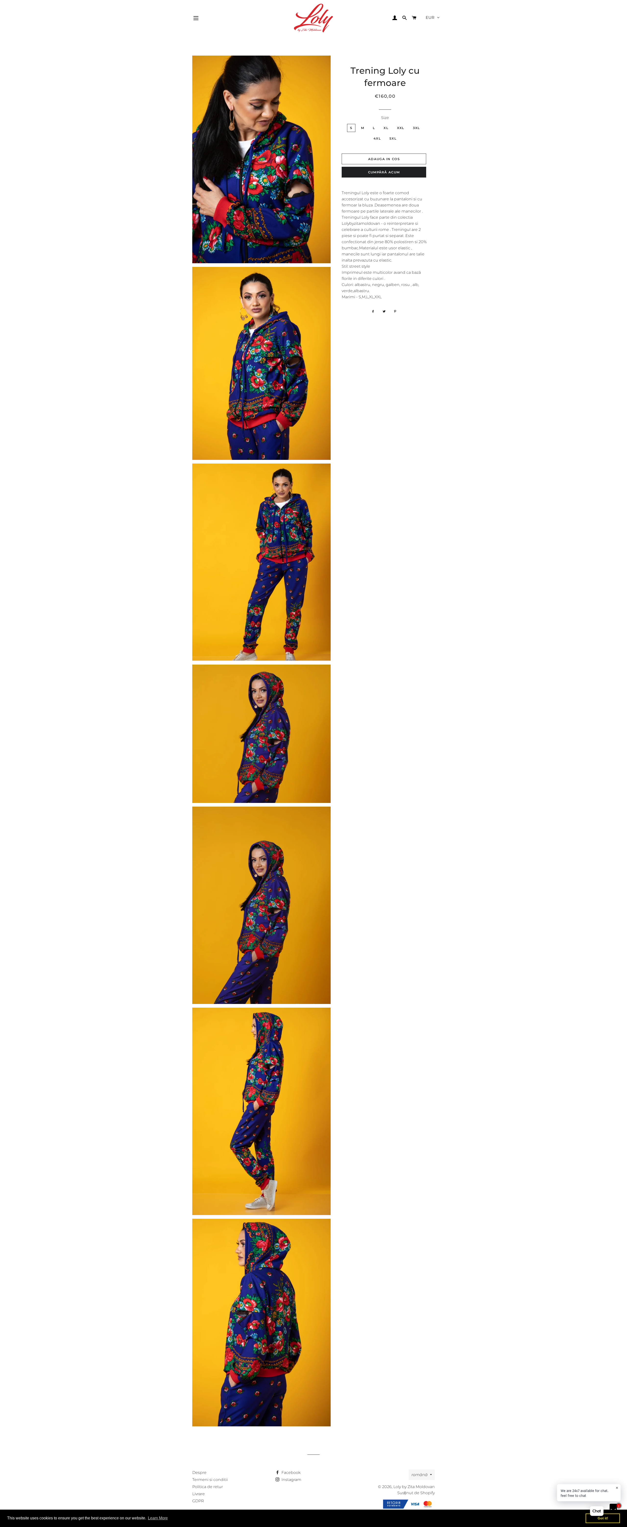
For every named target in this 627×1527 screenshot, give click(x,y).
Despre (199, 1472)
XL (386, 128)
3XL (416, 128)
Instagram (290, 1479)
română (419, 1474)
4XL (377, 138)
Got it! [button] (603, 1518)
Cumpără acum (384, 172)
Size (385, 117)
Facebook (290, 1472)
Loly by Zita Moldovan (414, 1486)
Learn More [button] (158, 1518)
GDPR (198, 1501)
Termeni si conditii (210, 1479)
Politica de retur (207, 1486)
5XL (393, 138)
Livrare (198, 1493)
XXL (400, 128)
